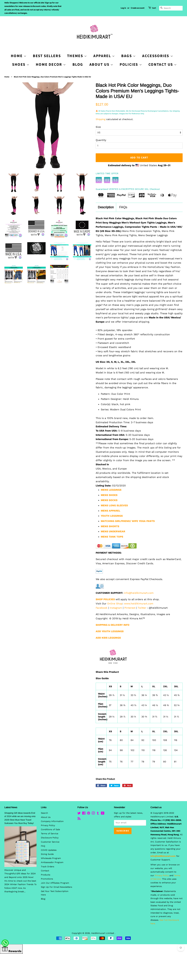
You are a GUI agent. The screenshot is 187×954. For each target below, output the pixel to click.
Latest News (10, 807)
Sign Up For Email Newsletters (56, 887)
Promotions (47, 879)
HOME (17, 56)
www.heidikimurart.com (138, 603)
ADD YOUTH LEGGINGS (110, 631)
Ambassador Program (52, 862)
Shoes (19, 64)
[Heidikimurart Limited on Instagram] (93, 813)
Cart (154, 8)
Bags (127, 56)
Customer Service (50, 842)
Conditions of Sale (50, 829)
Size (98, 126)
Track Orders (47, 866)
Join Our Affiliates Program (55, 883)
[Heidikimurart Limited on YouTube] (102, 813)
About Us (99, 64)
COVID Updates (49, 850)
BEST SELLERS (47, 56)
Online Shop (114, 603)
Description (106, 207)
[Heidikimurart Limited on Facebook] (83, 813)
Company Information (52, 821)
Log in (123, 8)
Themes (75, 56)
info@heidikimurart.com (139, 592)
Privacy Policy (48, 825)
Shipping (100, 119)
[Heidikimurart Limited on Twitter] (79, 813)
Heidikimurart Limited (103, 933)
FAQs (123, 207)
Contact (45, 870)
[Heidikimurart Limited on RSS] (79, 819)
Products (45, 875)
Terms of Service (49, 833)
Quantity (101, 140)
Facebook (101, 607)
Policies (129, 64)
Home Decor (49, 64)
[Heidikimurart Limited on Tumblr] (97, 813)
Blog (77, 64)
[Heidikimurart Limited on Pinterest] (88, 813)
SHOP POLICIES (105, 599)
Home (6, 76)
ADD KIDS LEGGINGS (108, 637)
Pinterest (129, 607)
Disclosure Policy (49, 837)
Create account (137, 8)
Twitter (142, 607)
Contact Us (161, 64)
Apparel (102, 56)
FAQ (43, 846)
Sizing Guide (47, 854)
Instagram (116, 607)
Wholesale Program (51, 858)
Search (44, 813)
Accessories (156, 56)
